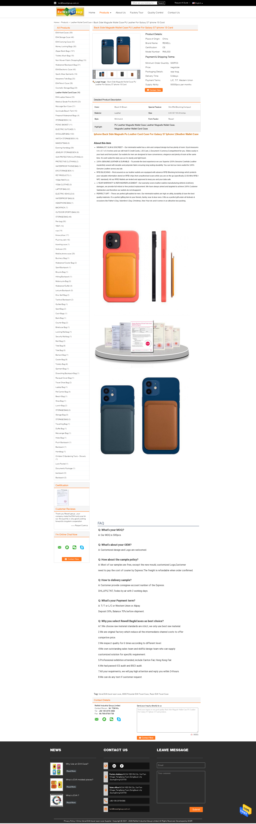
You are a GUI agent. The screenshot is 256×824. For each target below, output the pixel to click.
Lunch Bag (60, 405)
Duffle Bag (60, 428)
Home (92, 12)
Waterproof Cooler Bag (65, 263)
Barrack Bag (61, 355)
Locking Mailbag (62, 332)
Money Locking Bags (64, 46)
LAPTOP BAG (61, 189)
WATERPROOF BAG (64, 198)
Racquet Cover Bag (63, 378)
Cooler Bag (60, 359)
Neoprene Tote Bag (63, 79)
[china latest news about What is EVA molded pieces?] (57, 785)
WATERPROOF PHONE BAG (67, 166)
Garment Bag (61, 369)
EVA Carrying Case (63, 42)
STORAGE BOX (62, 120)
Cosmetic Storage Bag (65, 88)
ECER (190, 821)
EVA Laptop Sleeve (63, 97)
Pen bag (59, 221)
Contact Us (174, 12)
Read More (71, 771)
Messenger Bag (62, 433)
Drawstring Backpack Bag (66, 373)
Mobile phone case (63, 253)
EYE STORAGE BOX (63, 171)
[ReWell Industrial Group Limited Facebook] (122, 765)
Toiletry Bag (60, 364)
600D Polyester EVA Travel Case (135, 694)
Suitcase (59, 249)
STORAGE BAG (62, 217)
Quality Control (155, 12)
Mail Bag (59, 341)
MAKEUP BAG (61, 143)
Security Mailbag (62, 336)
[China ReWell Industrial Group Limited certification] (63, 497)
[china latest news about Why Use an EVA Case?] (57, 769)
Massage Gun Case (64, 106)
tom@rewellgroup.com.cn (68, 3)
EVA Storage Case (63, 37)
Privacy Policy (69, 821)
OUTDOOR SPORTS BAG (66, 212)
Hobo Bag (60, 438)
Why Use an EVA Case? (77, 764)
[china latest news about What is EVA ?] (57, 800)
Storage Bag (60, 415)
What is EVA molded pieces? (79, 779)
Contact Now (155, 90)
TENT (58, 226)
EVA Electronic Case (64, 69)
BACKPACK (60, 207)
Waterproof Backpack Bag (66, 65)
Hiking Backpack (62, 277)
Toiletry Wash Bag (63, 56)
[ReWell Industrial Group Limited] (70, 12)
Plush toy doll (61, 240)
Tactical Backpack (63, 300)
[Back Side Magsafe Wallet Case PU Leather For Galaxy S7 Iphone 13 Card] (116, 50)
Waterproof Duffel (63, 286)
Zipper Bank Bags (63, 51)
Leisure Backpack (63, 290)
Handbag (59, 451)
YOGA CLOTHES (62, 184)
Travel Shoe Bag (62, 382)
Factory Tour (136, 12)
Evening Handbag (63, 148)
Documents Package (64, 468)
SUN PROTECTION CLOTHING (68, 157)
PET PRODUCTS (62, 175)
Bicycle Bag (60, 272)
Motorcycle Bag (62, 281)
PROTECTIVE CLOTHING (66, 161)
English (198, 3)
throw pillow (60, 235)
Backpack (60, 447)
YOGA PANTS (61, 180)
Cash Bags (60, 313)
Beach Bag (60, 396)
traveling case (61, 244)
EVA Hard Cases (62, 32)
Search (161, 3)
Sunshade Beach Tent (64, 111)
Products (104, 12)
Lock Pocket (60, 464)
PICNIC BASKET (62, 125)
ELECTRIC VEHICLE (64, 194)
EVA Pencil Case (62, 83)
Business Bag (61, 258)
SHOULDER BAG (62, 134)
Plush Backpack (62, 442)
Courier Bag (60, 323)
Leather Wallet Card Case (81, 22)
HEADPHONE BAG (63, 203)
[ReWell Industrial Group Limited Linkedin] (114, 765)
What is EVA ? (72, 795)
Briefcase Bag (61, 327)
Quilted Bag (60, 304)
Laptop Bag (60, 387)
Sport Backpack (62, 267)
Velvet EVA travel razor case (110, 694)
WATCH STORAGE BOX (65, 138)
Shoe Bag (59, 401)
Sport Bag (59, 309)
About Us (121, 12)
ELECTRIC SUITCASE (64, 129)
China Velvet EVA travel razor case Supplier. (94, 821)
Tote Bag (59, 346)
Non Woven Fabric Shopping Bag (69, 60)
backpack (60, 473)
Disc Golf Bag (61, 295)
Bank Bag (59, 318)
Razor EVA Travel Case (159, 694)
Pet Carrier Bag (62, 392)
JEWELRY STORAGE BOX (66, 152)
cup (57, 230)
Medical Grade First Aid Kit (66, 102)
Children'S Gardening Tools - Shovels (71, 456)
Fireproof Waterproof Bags (66, 115)
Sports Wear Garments (65, 74)
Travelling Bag (61, 424)
